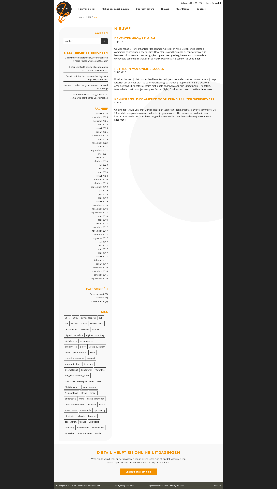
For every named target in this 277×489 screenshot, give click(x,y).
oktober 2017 (101, 234)
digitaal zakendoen (74, 335)
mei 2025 (103, 124)
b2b (101, 317)
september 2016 (99, 278)
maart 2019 (102, 201)
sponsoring (99, 410)
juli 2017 (103, 241)
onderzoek (70, 398)
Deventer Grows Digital (135, 38)
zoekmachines (85, 433)
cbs (66, 323)
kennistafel (86, 369)
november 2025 (100, 117)
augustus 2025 (100, 120)
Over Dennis (182, 8)
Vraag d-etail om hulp (138, 471)
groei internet (80, 352)
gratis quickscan (97, 346)
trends (82, 421)
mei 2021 (103, 153)
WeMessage (98, 427)
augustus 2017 (100, 238)
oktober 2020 (101, 161)
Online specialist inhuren (115, 8)
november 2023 (100, 142)
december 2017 (100, 227)
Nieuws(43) (102, 297)
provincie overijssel (74, 404)
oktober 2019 (101, 183)
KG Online (100, 369)
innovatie (88, 364)
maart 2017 (102, 256)
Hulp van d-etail (86, 8)
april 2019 (103, 197)
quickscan (91, 404)
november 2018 (100, 208)
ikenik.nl (91, 358)
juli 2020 (103, 164)
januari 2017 (102, 263)
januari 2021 (102, 157)
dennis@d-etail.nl (213, 3)
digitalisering (71, 340)
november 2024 (100, 135)
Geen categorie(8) (99, 294)
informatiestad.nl (73, 364)
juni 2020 (103, 168)
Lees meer (194, 58)
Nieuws (165, 8)
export (83, 346)
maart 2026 (102, 113)
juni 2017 (103, 245)
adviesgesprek (88, 317)
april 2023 (103, 146)
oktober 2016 (101, 274)
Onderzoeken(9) (99, 301)
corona (74, 323)
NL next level (71, 392)
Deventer (84, 329)
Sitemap (217, 485)
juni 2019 (103, 194)
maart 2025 (102, 128)
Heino (93, 352)
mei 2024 (103, 139)
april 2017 (103, 252)
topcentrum (71, 421)
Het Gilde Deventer (75, 358)
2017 (67, 317)
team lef (92, 416)
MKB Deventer (72, 387)
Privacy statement (177, 485)
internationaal (71, 369)
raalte (102, 404)
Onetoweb (130, 485)
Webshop (69, 427)
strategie (69, 416)
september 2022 (99, 150)
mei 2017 (103, 249)
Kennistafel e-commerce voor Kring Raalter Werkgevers (164, 99)
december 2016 (100, 267)
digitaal (95, 329)
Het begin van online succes (139, 69)
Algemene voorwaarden (158, 485)
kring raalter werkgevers (77, 375)
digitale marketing (95, 335)
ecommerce (71, 346)
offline (84, 392)
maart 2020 (102, 175)
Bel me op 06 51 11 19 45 (191, 3)
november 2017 (100, 230)
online (81, 398)
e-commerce (86, 340)
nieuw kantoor (90, 387)
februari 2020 (101, 179)
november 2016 (100, 271)
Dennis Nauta (96, 323)
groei (67, 352)
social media (71, 410)
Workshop (70, 433)
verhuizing (94, 421)
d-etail (84, 323)
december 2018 (100, 205)
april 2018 (103, 219)
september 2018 (99, 212)
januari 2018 (102, 223)
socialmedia (85, 410)
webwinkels (83, 427)
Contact (201, 8)
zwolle (98, 433)
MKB (99, 381)
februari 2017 (101, 260)
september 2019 (99, 186)
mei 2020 (103, 172)
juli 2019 (103, 190)
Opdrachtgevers (145, 8)
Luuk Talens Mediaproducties (79, 381)
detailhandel (71, 329)
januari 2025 (102, 131)
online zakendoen (95, 398)
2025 (75, 317)
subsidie (81, 416)
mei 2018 (103, 216)
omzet (93, 392)
